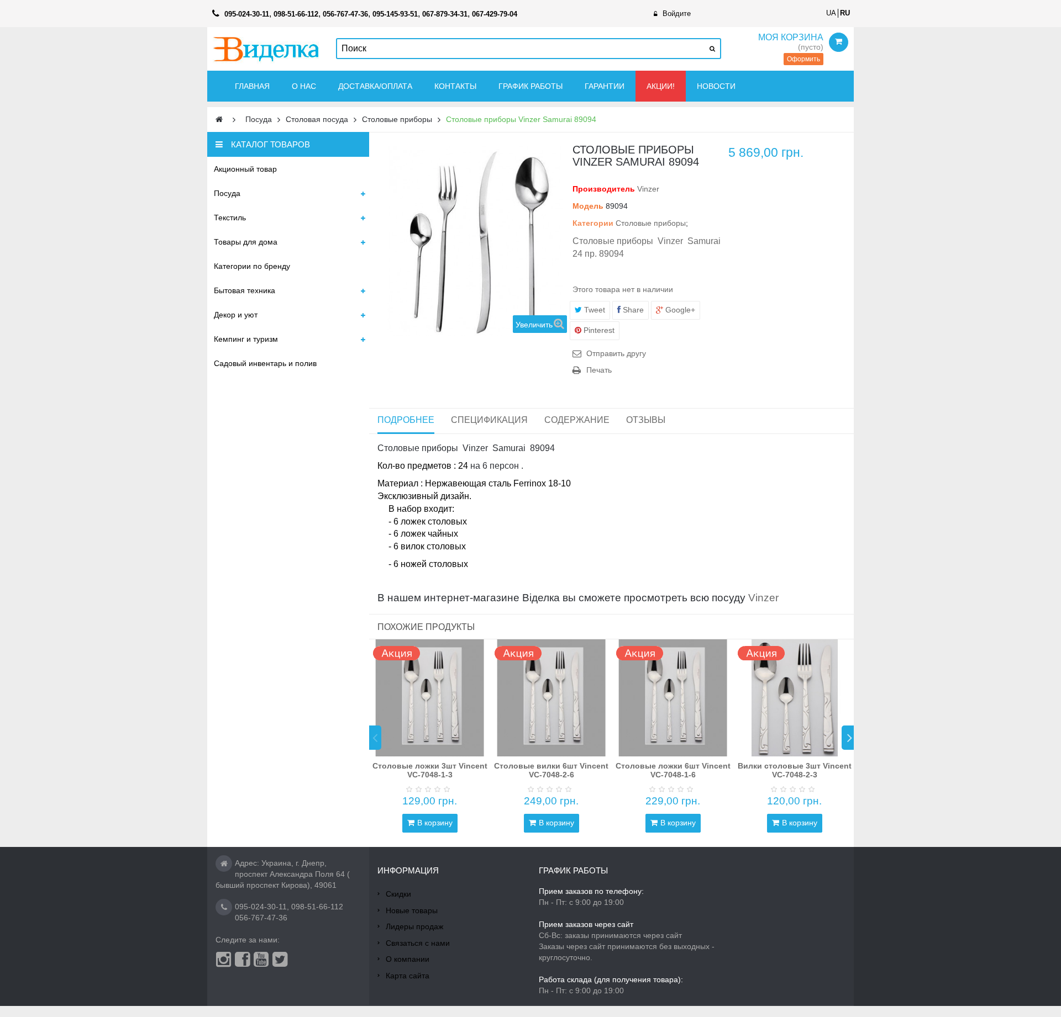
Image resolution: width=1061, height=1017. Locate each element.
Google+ (679, 309)
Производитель (603, 188)
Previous (375, 737)
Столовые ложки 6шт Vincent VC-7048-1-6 (673, 769)
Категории (592, 223)
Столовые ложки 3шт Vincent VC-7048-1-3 (429, 769)
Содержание (577, 420)
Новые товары (412, 910)
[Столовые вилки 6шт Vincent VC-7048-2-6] (551, 697)
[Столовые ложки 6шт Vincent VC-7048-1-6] (673, 697)
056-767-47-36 (261, 917)
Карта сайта (407, 975)
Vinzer (648, 188)
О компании (407, 959)
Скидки (398, 893)
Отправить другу (616, 353)
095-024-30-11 (261, 906)
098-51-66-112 (317, 906)
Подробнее (405, 420)
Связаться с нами (418, 943)
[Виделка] (266, 49)
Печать (599, 370)
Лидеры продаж (414, 926)
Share (632, 309)
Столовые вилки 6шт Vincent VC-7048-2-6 (551, 769)
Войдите (677, 13)
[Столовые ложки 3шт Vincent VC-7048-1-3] (430, 697)
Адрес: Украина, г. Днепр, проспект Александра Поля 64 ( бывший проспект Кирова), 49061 (283, 874)
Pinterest (597, 330)
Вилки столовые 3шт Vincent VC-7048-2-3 (795, 769)
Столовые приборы (651, 223)
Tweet (593, 309)
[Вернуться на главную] (219, 119)
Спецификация (489, 420)
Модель (587, 206)
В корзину (435, 822)
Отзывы (645, 420)
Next (848, 737)
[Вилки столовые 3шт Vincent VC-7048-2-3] (794, 697)
